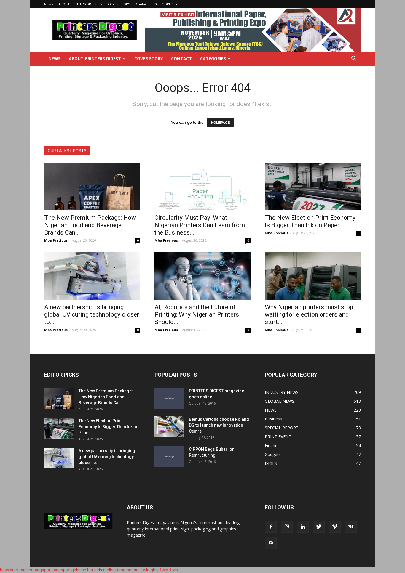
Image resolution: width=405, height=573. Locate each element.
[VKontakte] (351, 527)
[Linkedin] (303, 527)
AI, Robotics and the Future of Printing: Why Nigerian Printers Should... (196, 314)
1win (164, 569)
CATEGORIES (163, 4)
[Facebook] (271, 527)
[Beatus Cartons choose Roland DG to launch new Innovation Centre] (169, 426)
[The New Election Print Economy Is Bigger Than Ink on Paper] (313, 186)
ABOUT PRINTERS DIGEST (78, 4)
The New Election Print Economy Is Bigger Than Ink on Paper (310, 221)
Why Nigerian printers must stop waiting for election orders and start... (309, 314)
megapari (42, 569)
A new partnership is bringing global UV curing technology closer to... (91, 314)
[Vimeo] (335, 527)
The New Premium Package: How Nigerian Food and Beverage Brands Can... (90, 225)
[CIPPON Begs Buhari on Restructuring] (169, 456)
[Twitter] (319, 527)
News (48, 4)
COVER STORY (119, 4)
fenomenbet (128, 569)
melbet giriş (91, 569)
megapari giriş (65, 569)
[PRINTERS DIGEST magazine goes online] (169, 398)
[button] (354, 59)
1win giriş (149, 569)
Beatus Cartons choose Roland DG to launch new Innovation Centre (219, 425)
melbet (26, 569)
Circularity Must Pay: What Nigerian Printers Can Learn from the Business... (199, 225)
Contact (142, 4)
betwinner (9, 569)
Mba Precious (56, 240)
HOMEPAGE (220, 122)
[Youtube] (271, 543)
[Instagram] (287, 527)
